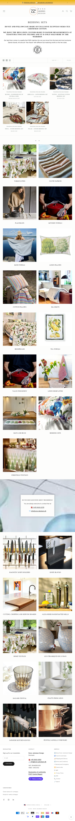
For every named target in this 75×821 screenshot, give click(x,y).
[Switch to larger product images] (3, 60)
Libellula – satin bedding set (37, 94)
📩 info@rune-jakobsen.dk (44, 2)
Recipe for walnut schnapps (10, 794)
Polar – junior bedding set (37, 129)
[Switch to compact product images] (10, 60)
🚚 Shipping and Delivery (61, 758)
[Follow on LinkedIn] (13, 800)
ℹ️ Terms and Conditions (61, 761)
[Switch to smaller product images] (7, 60)
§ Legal (56, 770)
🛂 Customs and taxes (60, 756)
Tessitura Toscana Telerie (14, 91)
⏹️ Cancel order (58, 767)
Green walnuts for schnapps (10, 791)
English (46, 804)
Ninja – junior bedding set (14, 129)
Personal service (29, 2)
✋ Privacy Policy (58, 773)
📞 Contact (57, 778)
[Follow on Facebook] (4, 800)
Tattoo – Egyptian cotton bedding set (61, 95)
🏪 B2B (56, 776)
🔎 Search (57, 781)
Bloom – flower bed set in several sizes (14, 95)
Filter (69, 60)
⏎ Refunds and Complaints (61, 764)
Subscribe (9, 763)
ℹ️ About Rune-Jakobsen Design (63, 753)
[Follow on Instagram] (9, 800)
